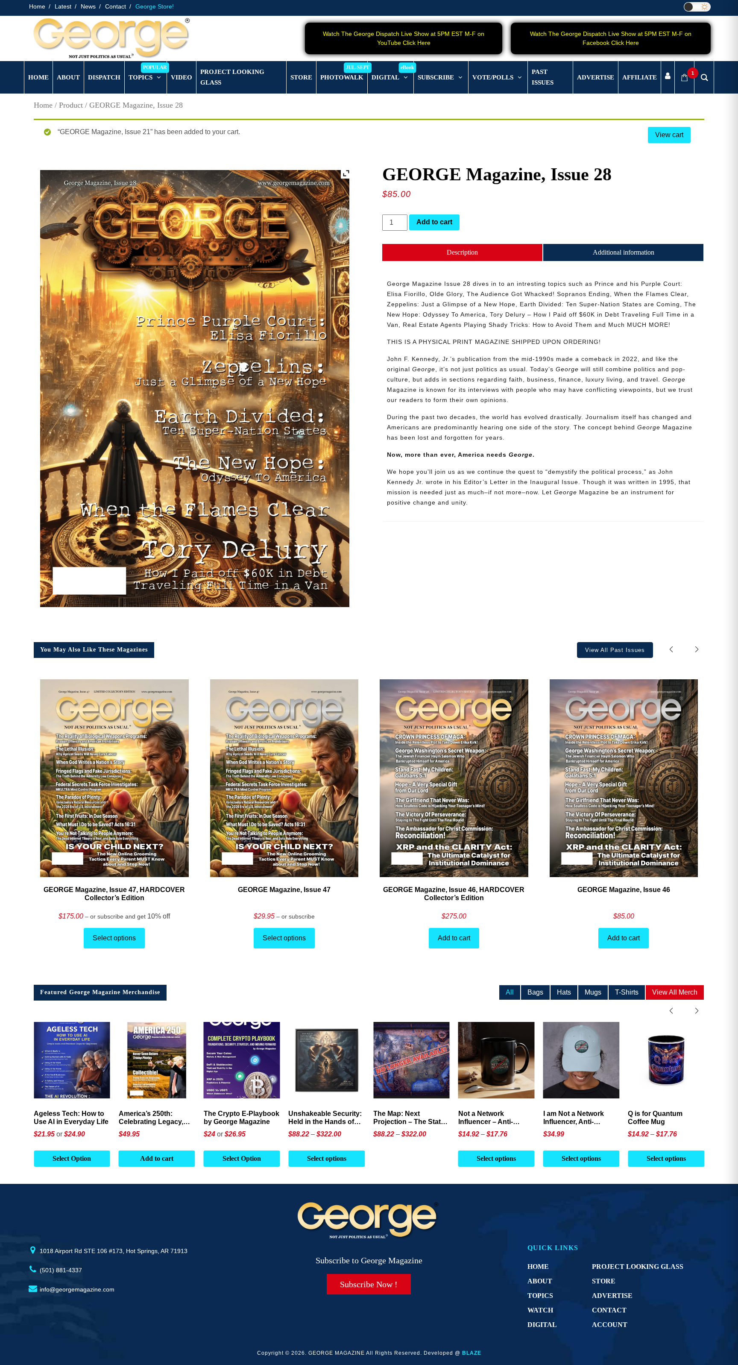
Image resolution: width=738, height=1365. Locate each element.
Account (609, 1324)
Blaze (471, 1353)
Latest (63, 6)
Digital (542, 1324)
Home (37, 6)
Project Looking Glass (637, 1266)
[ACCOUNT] (668, 77)
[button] (696, 649)
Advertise (612, 1295)
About (539, 1281)
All (510, 992)
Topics (540, 1295)
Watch (540, 1310)
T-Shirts (626, 992)
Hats (564, 992)
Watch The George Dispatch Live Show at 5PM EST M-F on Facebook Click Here (610, 38)
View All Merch (674, 992)
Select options (114, 938)
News (88, 6)
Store (603, 1281)
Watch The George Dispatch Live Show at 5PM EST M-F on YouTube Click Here (403, 38)
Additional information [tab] (623, 252)
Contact (115, 6)
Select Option (157, 1158)
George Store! (154, 6)
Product (71, 105)
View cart (669, 134)
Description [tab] (462, 252)
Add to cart (434, 222)
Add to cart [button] (71, 1158)
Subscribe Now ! (369, 1284)
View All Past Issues (615, 650)
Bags (535, 992)
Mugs (593, 992)
